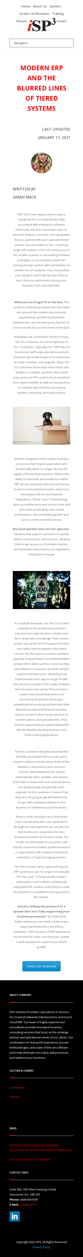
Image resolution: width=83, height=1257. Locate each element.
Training (58, 13)
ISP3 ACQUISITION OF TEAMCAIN (30, 1159)
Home (25, 6)
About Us (40, 6)
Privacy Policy (41, 1247)
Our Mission (17, 1087)
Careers (55, 6)
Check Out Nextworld (41, 966)
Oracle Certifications (34, 13)
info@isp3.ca (28, 1204)
